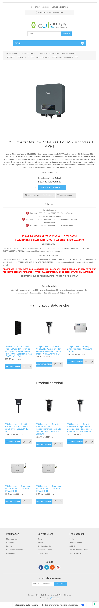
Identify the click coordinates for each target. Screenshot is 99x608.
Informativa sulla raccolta (26, 605)
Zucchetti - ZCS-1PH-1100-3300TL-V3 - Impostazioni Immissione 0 (51, 219)
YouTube (58, 567)
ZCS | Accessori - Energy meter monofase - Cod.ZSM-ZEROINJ (79, 348)
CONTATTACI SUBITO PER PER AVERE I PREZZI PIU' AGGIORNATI (49, 276)
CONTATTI (10, 553)
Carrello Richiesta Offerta (78, 550)
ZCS (45, 293)
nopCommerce (54, 598)
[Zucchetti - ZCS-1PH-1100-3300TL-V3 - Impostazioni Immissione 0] (23, 219)
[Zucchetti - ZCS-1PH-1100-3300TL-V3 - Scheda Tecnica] (27, 213)
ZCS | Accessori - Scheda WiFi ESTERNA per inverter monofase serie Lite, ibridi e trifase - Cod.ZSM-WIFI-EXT (48, 350)
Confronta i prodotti (45, 550)
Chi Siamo (10, 542)
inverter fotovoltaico (47, 290)
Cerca (40, 539)
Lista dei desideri (75, 553)
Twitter (46, 567)
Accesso (45, 7)
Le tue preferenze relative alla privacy (60, 605)
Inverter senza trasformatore (27, 293)
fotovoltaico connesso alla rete (22, 290)
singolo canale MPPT (72, 293)
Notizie (40, 542)
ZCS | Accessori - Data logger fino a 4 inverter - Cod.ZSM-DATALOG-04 (49, 488)
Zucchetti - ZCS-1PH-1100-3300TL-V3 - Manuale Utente (51, 225)
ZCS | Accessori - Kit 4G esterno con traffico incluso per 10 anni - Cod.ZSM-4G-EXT (17, 428)
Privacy (9, 546)
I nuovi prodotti (43, 553)
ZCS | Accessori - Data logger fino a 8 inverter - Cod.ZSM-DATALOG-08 (18, 488)
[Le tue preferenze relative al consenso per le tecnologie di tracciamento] (94, 604)
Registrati (35, 7)
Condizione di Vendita (14, 550)
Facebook (41, 567)
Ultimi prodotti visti (44, 546)
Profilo (71, 539)
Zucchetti (55, 293)
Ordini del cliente (75, 542)
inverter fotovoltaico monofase (71, 290)
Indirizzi (72, 546)
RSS (52, 567)
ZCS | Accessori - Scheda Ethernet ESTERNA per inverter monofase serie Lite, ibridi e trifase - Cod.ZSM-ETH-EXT (48, 429)
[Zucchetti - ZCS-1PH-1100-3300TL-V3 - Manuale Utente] (27, 225)
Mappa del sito (12, 539)
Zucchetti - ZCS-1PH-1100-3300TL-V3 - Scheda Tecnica (51, 213)
